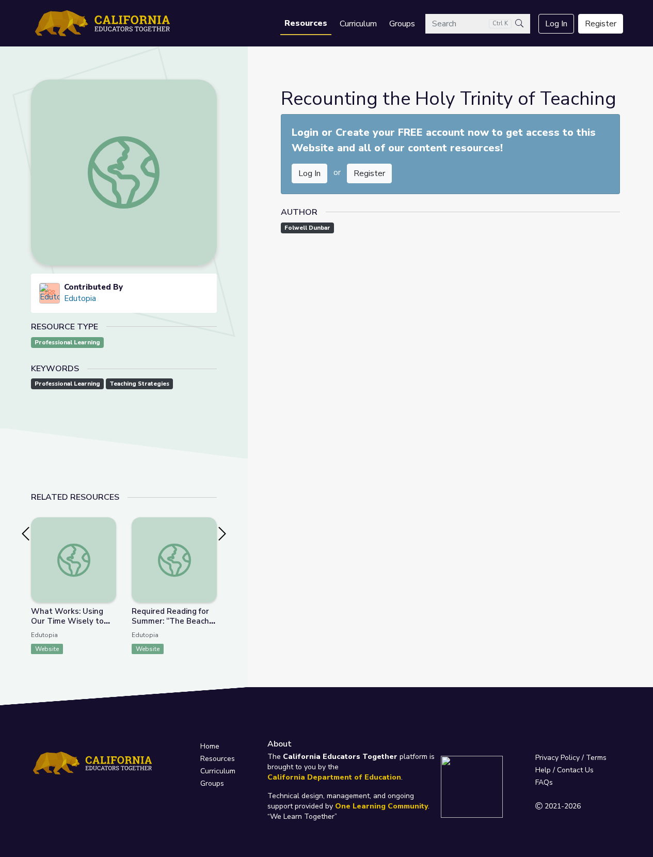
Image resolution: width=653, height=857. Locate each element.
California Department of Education (334, 777)
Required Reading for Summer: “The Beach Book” (170, 621)
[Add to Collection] (108, 539)
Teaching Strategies (139, 384)
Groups (402, 23)
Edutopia (80, 298)
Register (600, 23)
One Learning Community (381, 806)
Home (209, 746)
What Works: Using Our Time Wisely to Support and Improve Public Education (70, 626)
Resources (305, 23)
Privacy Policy (557, 758)
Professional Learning (67, 342)
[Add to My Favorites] (108, 524)
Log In (556, 23)
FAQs (544, 782)
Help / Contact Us (564, 770)
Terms (596, 758)
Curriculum (358, 23)
